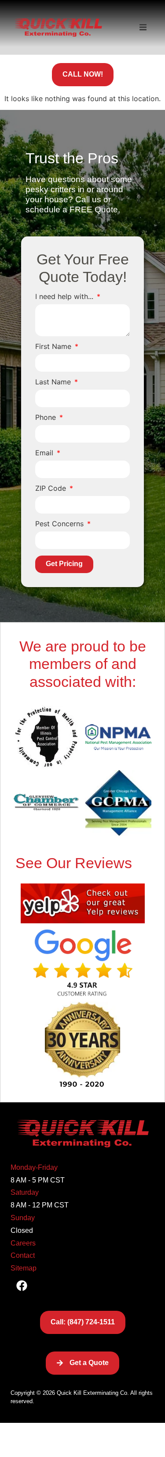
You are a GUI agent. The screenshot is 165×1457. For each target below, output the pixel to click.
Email (45, 453)
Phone (46, 418)
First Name (54, 347)
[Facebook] (22, 1286)
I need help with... (65, 297)
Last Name (54, 382)
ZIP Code (51, 489)
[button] (143, 27)
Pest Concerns (60, 524)
